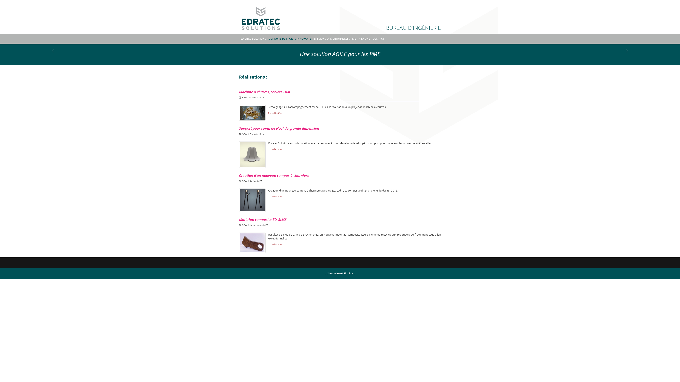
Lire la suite (275, 112)
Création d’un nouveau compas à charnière (274, 175)
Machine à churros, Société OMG (265, 91)
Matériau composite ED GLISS (263, 219)
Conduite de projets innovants (290, 38)
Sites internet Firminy (340, 273)
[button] (53, 54)
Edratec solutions (253, 38)
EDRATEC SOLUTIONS (261, 18)
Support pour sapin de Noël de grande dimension (279, 128)
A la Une (364, 38)
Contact (378, 38)
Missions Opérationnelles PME (335, 38)
